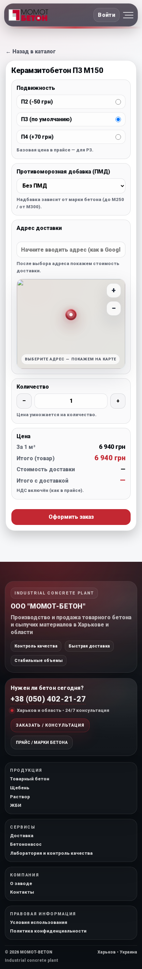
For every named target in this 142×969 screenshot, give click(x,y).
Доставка (21, 835)
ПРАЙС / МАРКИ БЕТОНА (42, 742)
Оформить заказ (71, 517)
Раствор (20, 796)
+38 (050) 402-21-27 (48, 699)
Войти (106, 15)
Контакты (22, 892)
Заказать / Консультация (50, 725)
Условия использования (38, 922)
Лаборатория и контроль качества (51, 853)
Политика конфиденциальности (48, 931)
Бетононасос (26, 844)
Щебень (19, 787)
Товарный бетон (29, 778)
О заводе (21, 883)
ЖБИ (15, 805)
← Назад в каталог (31, 51)
